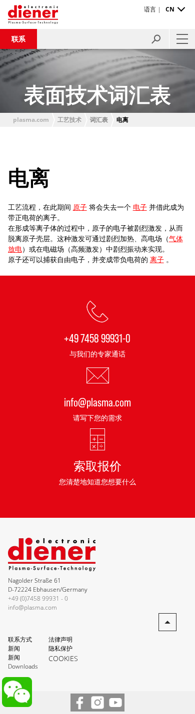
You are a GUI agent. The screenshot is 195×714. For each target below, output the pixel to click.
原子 (80, 207)
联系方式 (20, 639)
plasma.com (31, 119)
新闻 (14, 648)
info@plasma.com (97, 401)
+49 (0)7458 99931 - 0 (38, 598)
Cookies (63, 658)
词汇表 (99, 119)
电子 (140, 207)
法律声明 (60, 639)
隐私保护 (60, 648)
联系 (19, 38)
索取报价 (98, 465)
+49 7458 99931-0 (97, 338)
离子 (157, 259)
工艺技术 (70, 119)
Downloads (23, 666)
